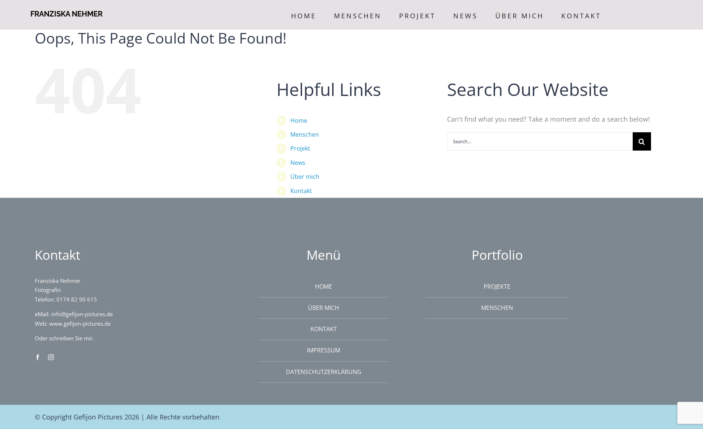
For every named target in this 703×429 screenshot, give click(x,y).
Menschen (304, 134)
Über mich (304, 177)
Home (298, 121)
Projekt (300, 148)
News (297, 163)
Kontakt (301, 191)
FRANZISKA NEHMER (66, 14)
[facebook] (38, 357)
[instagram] (51, 357)
